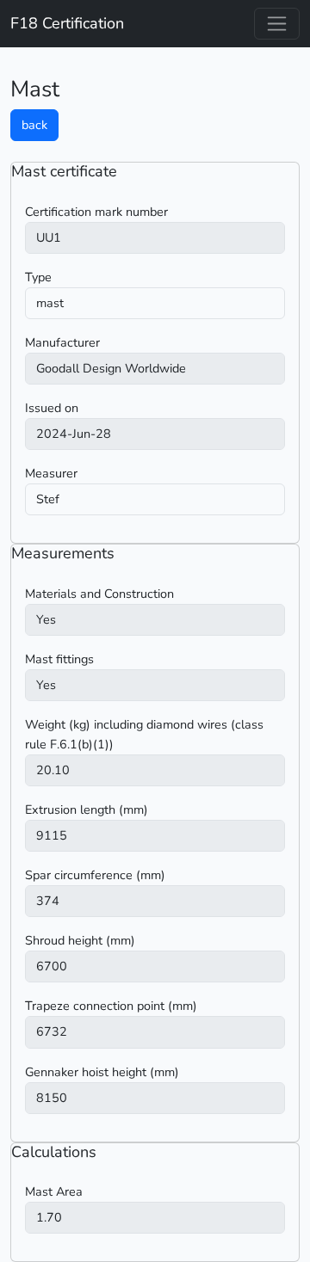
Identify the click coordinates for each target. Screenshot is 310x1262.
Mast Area (54, 1191)
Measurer (51, 473)
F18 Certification (67, 23)
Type (38, 277)
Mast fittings (59, 659)
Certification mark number (96, 211)
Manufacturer (62, 342)
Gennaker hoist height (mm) (102, 1071)
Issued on (51, 407)
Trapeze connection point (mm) (111, 1005)
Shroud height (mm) (80, 940)
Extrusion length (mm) (86, 809)
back (34, 124)
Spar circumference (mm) (95, 874)
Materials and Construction (99, 593)
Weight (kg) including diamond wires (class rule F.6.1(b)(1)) (144, 734)
